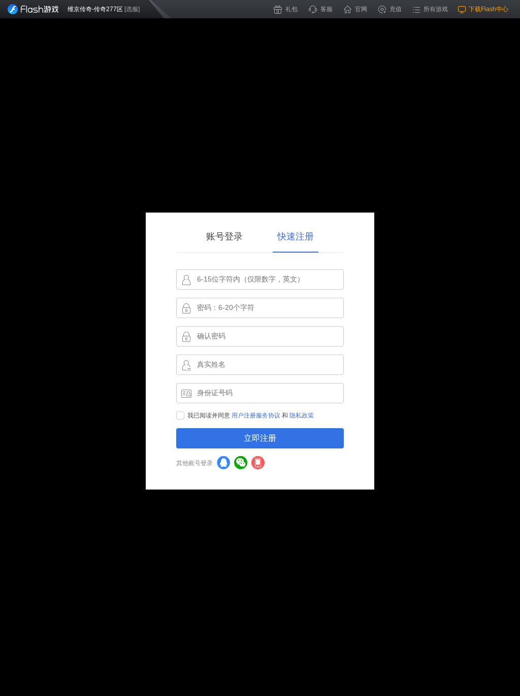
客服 (326, 9)
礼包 (291, 9)
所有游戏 (436, 9)
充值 (395, 9)
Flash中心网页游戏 (33, 9)
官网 (361, 9)
